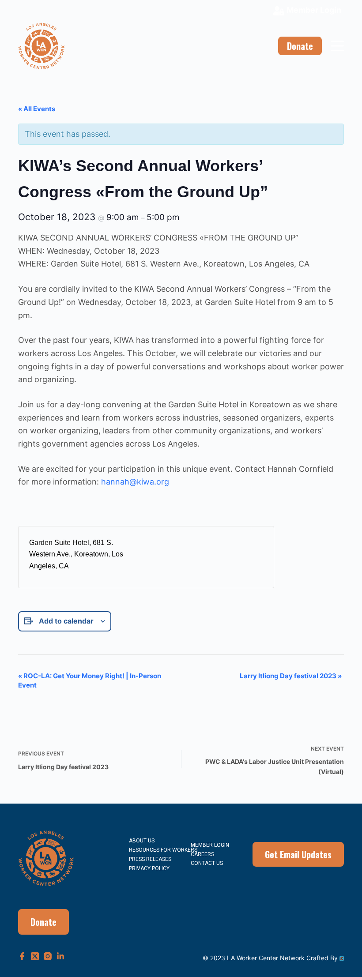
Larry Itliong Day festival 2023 (291, 676)
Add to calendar (66, 620)
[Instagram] (48, 956)
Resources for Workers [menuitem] (163, 850)
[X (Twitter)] (35, 956)
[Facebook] (22, 956)
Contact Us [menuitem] (207, 863)
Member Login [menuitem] (210, 845)
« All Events (36, 109)
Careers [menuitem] (202, 854)
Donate (300, 46)
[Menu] (337, 46)
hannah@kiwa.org (135, 481)
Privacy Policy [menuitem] (149, 868)
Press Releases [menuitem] (150, 859)
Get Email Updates (298, 854)
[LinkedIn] (60, 956)
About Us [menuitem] (142, 841)
